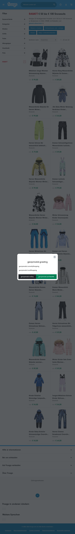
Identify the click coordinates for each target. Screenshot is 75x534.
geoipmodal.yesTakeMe (46, 277)
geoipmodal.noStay (27, 277)
